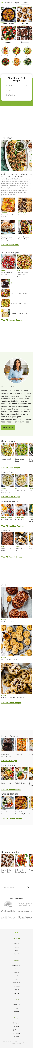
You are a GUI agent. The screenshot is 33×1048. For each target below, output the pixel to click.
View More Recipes (9, 761)
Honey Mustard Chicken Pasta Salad (22, 274)
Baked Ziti (18, 754)
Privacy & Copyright (16, 1043)
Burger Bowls (6, 783)
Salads (16, 976)
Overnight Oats (6, 519)
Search (26, 2)
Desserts (16, 989)
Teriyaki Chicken (20, 783)
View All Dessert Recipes (11, 557)
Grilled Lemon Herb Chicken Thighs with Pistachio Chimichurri (16, 175)
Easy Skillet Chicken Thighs (20, 813)
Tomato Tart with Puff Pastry (7, 216)
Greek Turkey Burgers (19, 294)
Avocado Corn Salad (18, 304)
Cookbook (16, 947)
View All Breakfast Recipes (12, 526)
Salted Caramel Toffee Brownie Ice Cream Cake (8, 239)
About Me (16, 938)
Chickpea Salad (20, 490)
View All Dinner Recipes (11, 790)
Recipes (16, 960)
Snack (16, 969)
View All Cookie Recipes (11, 703)
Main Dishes (16, 986)
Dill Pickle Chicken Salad (6, 491)
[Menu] (30, 3)
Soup (16, 979)
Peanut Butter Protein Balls (6, 871)
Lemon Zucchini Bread (19, 313)
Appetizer (16, 972)
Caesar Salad (6, 459)
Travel (16, 1008)
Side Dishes (16, 982)
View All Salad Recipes (10, 468)
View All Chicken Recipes (11, 818)
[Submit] (28, 887)
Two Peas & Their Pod (10, 2)
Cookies (16, 993)
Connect (16, 1018)
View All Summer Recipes (11, 320)
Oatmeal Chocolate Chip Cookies (13, 697)
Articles (16, 999)
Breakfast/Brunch (16, 965)
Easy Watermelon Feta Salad (7, 273)
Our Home (16, 1011)
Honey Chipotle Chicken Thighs (23, 238)
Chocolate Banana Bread (6, 755)
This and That (23, 215)
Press (16, 950)
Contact (16, 954)
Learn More (8, 427)
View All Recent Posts (10, 245)
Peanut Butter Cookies (9, 659)
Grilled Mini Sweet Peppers (20, 871)
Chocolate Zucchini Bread (20, 284)
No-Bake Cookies (7, 621)
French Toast (20, 519)
